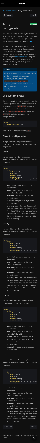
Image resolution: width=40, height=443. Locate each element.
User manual (11, 11)
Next (33, 15)
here (30, 41)
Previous (8, 15)
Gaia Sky (21, 3)
